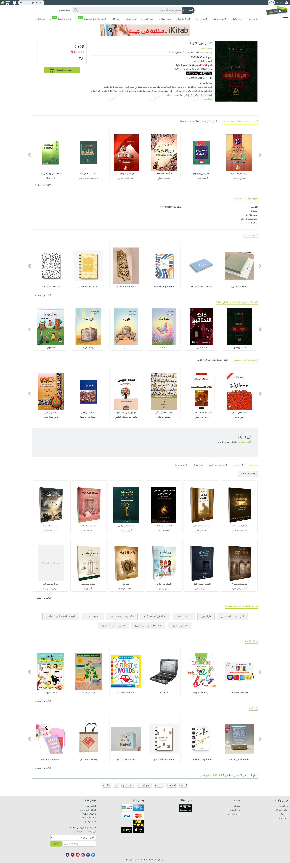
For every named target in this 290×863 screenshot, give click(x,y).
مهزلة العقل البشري (239, 412)
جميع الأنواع (182, 65)
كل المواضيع (211, 775)
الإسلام (184, 785)
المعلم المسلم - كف (239, 526)
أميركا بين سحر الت (50, 584)
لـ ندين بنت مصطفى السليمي (126, 417)
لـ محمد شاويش (202, 178)
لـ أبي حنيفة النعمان (51, 417)
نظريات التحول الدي (126, 526)
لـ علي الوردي (239, 417)
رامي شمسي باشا (49, 589)
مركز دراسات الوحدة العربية (122, 616)
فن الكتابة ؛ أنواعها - (126, 174)
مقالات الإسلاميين (88, 584)
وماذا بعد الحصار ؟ (50, 526)
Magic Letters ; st (201, 693)
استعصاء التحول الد (164, 526)
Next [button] (30, 155)
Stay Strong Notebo (164, 287)
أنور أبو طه (87, 589)
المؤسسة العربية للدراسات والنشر (60, 616)
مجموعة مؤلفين (163, 530)
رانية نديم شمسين (87, 530)
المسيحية (171, 785)
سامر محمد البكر (238, 530)
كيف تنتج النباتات (88, 693)
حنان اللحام (205, 48)
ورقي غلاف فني (192, 78)
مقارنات (106, 785)
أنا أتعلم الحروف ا (50, 693)
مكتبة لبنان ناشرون (180, 626)
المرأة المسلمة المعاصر (164, 174)
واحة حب (164, 348)
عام (116, 785)
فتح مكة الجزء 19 (88, 348)
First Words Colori (126, 693)
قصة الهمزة (50, 348)
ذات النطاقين (202, 348)
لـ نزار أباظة (50, 178)
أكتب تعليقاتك (244, 442)
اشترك (56, 844)
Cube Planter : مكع (126, 760)
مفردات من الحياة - (88, 526)
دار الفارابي (206, 616)
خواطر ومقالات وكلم (201, 526)
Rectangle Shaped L (239, 760)
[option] (239, 154)
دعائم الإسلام (50, 412)
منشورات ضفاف (92, 616)
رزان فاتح (163, 589)
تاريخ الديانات (144, 785)
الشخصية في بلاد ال (239, 584)
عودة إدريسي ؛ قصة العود (126, 412)
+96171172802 (88, 814)
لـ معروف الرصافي (202, 417)
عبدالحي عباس (200, 530)
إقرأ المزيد (208, 99)
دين (202, 775)
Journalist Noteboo (164, 760)
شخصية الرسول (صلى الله (50, 174)
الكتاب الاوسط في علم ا (88, 174)
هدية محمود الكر (49, 530)
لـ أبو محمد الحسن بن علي (88, 178)
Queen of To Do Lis (88, 287)
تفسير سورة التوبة (239, 348)
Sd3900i (164, 693)
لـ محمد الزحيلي (164, 178)
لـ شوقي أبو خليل (239, 178)
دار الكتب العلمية (184, 616)
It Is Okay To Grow (51, 287)
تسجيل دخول (279, 2)
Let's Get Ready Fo (239, 693)
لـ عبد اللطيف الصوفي (126, 178)
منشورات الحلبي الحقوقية (113, 626)
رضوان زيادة (125, 530)
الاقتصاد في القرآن (88, 412)
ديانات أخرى (128, 785)
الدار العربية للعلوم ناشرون (232, 616)
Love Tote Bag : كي (88, 760)
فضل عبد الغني (200, 589)
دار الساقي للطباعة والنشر (155, 616)
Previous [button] (260, 155)
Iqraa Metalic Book (126, 287)
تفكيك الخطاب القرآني (163, 412)
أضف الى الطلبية (64, 70)
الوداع (126, 348)
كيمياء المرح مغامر (164, 584)
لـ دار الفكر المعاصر (248, 474)
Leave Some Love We (201, 287)
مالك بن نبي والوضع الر (201, 174)
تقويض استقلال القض (202, 584)
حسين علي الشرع (238, 589)
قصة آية (126, 584)
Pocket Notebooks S (51, 760)
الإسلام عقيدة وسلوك (239, 174)
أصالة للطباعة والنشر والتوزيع (148, 626)
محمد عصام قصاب (125, 589)
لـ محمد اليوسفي (164, 417)
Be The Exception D (202, 760)
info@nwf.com (88, 818)
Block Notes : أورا (239, 287)
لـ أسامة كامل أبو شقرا (88, 417)
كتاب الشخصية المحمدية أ (202, 412)
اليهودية (159, 785)
